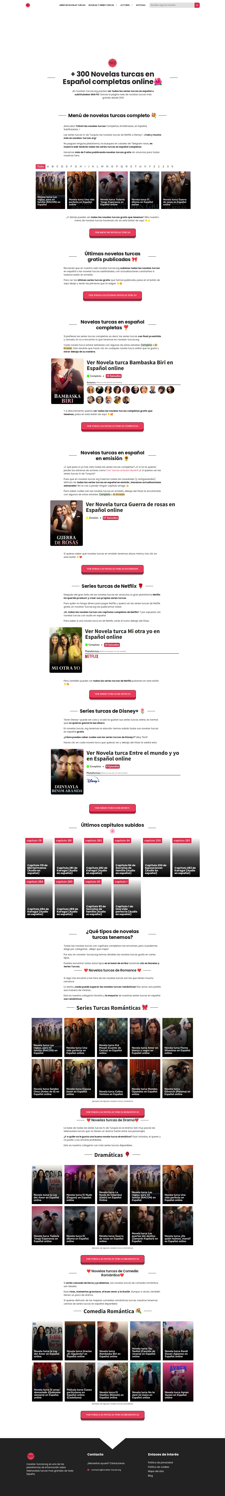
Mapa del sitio (156, 1471)
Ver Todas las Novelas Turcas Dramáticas (112, 1259)
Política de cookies (158, 1467)
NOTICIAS (140, 5)
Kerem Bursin (130, 470)
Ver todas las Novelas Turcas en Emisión (112, 569)
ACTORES (125, 5)
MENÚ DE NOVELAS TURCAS (72, 5)
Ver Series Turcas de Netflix (112, 694)
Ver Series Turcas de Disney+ (112, 808)
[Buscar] (197, 5)
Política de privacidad (160, 1462)
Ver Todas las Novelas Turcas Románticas (112, 1112)
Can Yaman (113, 470)
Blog (150, 1475)
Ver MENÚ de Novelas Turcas (112, 232)
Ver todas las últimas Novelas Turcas (112, 295)
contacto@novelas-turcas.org (106, 1469)
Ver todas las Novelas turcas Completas (112, 426)
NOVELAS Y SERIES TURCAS (101, 5)
